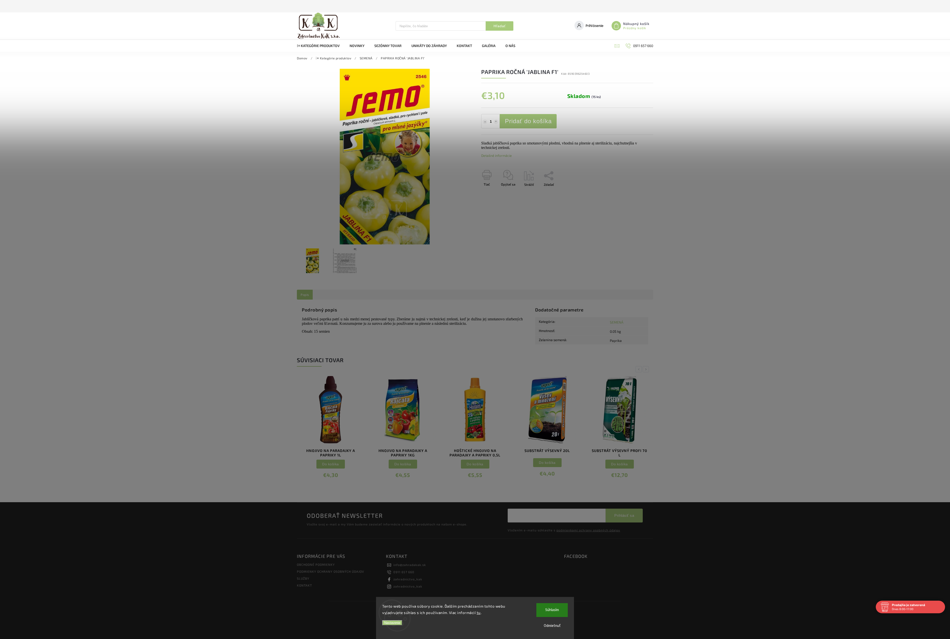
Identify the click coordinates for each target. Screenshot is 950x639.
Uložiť (493, 193)
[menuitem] (321, 46)
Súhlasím (552, 610)
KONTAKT (304, 585)
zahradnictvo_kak (407, 579)
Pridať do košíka (528, 121)
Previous (639, 369)
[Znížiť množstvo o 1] (485, 121)
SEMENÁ (616, 322)
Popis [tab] (305, 295)
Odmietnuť (552, 625)
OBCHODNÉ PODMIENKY (316, 565)
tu (479, 612)
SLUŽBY (303, 578)
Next (646, 369)
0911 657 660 (403, 572)
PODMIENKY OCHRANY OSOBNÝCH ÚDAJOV (330, 571)
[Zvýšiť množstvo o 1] (496, 121)
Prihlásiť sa (624, 515)
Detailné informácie (496, 155)
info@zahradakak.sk (409, 565)
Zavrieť (637, 193)
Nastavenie (392, 623)
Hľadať (500, 26)
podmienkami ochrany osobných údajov (588, 530)
